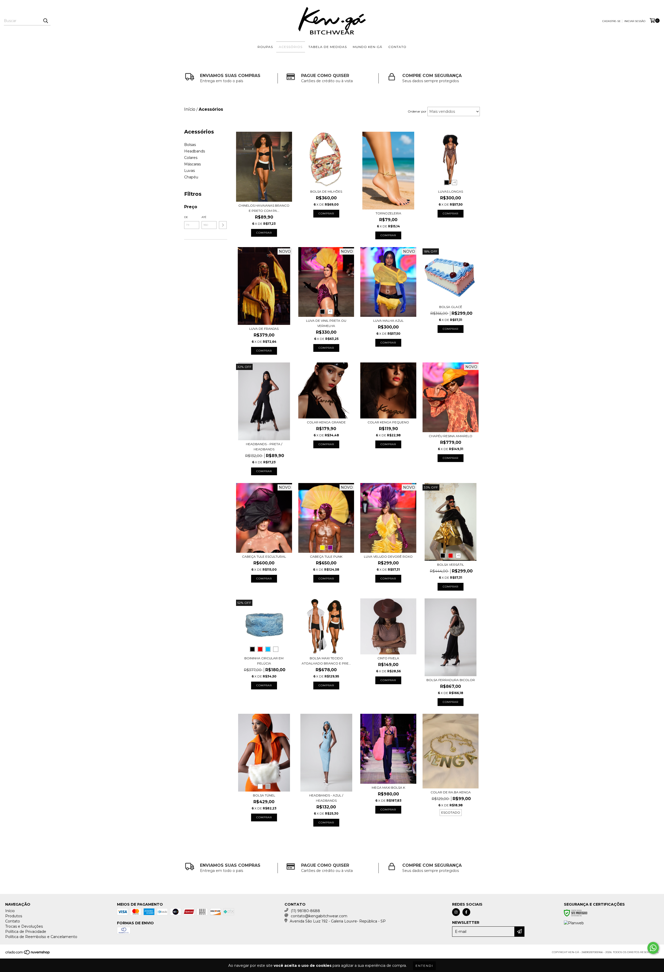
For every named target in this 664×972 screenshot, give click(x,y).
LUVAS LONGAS (450, 191)
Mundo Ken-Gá (367, 47)
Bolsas (190, 144)
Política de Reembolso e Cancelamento (41, 936)
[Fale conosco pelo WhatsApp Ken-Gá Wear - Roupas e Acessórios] (653, 948)
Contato (397, 47)
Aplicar (223, 225)
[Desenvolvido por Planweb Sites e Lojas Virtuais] (574, 923)
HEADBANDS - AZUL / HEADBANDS (326, 797)
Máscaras (192, 164)
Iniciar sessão (634, 21)
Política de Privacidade (25, 931)
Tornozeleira (388, 213)
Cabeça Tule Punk (326, 556)
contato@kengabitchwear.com (319, 916)
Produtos (13, 916)
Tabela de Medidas (327, 47)
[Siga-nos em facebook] (466, 912)
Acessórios (290, 47)
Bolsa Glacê (450, 307)
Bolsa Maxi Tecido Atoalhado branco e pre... (326, 660)
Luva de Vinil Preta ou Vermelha (326, 323)
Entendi (424, 966)
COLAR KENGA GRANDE (326, 422)
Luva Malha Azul (388, 321)
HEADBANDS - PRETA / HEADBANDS (264, 446)
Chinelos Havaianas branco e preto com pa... (263, 208)
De (186, 217)
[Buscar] (45, 20)
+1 (454, 182)
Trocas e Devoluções (24, 926)
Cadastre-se (611, 21)
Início (10, 910)
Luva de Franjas (264, 329)
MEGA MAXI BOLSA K (388, 787)
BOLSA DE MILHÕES (326, 191)
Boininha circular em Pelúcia (263, 660)
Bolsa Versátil (450, 565)
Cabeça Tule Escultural (264, 556)
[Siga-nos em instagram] (456, 912)
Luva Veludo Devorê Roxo (388, 556)
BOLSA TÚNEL (264, 795)
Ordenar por (417, 111)
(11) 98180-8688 (305, 910)
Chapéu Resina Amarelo (450, 436)
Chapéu (191, 177)
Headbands (194, 151)
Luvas (189, 170)
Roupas (265, 47)
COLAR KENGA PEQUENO (388, 422)
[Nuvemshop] (28, 953)
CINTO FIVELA (388, 658)
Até (204, 217)
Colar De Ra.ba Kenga (451, 792)
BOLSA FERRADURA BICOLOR (450, 680)
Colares (190, 157)
